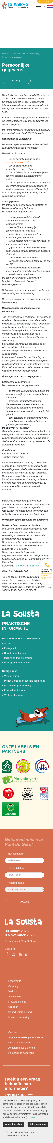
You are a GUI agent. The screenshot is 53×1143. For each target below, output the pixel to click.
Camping (13, 986)
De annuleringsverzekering (17, 685)
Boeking (16, 80)
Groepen (13, 1006)
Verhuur (12, 991)
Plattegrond (10, 648)
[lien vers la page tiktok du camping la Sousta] (26, 954)
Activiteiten (14, 996)
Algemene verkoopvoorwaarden (26, 1037)
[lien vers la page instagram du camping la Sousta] (13, 954)
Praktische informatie (14, 690)
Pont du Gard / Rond (20, 1012)
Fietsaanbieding (17, 1001)
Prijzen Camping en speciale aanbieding (24, 681)
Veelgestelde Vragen (14, 695)
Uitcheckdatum (16, 868)
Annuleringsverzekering (21, 1047)
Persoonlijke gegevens (21, 1053)
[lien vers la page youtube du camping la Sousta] (20, 954)
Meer (33, 1117)
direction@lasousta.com (28, 565)
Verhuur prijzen (12, 676)
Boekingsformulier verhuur (17, 662)
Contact (12, 1032)
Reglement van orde (19, 1042)
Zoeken (24, 902)
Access (8, 643)
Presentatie (14, 981)
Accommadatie (16, 882)
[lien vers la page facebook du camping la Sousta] (7, 954)
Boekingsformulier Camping (18, 658)
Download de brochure (15, 653)
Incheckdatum (15, 853)
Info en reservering (19, 1017)
